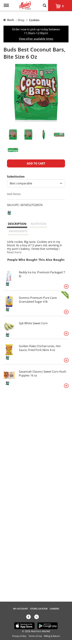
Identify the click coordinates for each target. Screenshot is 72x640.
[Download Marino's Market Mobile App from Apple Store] (24, 625)
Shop (21, 20)
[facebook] (28, 617)
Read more (14, 252)
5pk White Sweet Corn (33, 323)
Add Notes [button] (14, 194)
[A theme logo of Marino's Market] (25, 5)
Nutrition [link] (38, 224)
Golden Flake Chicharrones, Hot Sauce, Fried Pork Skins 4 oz (40, 348)
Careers (54, 608)
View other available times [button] (36, 39)
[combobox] (36, 183)
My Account (20, 608)
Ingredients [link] (18, 231)
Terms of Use (35, 636)
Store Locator (39, 608)
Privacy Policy (19, 636)
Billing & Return (52, 636)
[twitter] (36, 617)
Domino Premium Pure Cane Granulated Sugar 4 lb (38, 300)
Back (10, 20)
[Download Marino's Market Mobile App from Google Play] (47, 625)
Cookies (34, 20)
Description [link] (17, 224)
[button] (13, 135)
